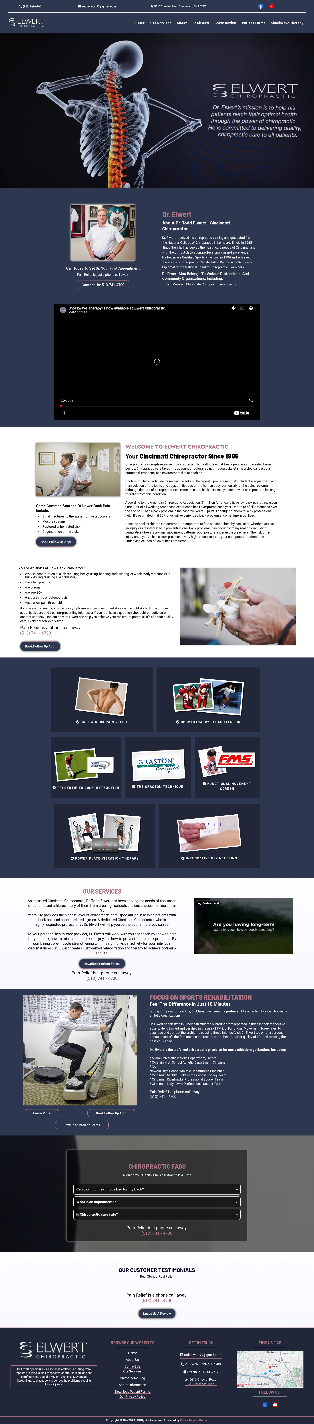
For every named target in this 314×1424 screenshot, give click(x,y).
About (182, 23)
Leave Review (225, 23)
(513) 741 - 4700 (35, 633)
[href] (270, 1369)
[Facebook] (260, 6)
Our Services (160, 23)
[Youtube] (271, 6)
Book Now (200, 23)
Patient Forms (253, 23)
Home (140, 23)
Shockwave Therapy (287, 23)
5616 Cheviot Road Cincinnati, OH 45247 (180, 6)
